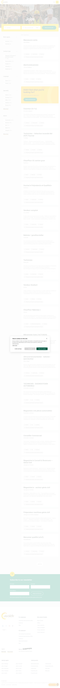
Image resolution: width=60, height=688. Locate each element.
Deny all (30, 348)
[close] (47, 338)
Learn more (14, 345)
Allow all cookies (42, 348)
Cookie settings (18, 348)
